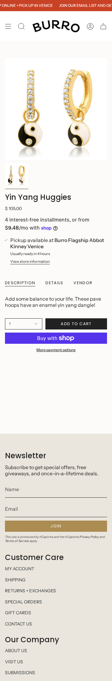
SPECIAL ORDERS (23, 602)
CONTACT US (18, 624)
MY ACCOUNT (19, 568)
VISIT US (14, 662)
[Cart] (103, 26)
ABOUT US (16, 650)
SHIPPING (15, 580)
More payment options (56, 349)
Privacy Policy (89, 537)
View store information (30, 261)
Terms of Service (17, 541)
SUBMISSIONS (20, 672)
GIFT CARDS (18, 613)
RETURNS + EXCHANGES (30, 591)
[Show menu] (8, 26)
